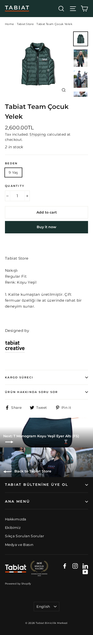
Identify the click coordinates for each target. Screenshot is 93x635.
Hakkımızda (15, 519)
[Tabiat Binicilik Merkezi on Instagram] (75, 566)
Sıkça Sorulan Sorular (24, 536)
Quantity (14, 186)
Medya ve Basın (19, 544)
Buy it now (46, 227)
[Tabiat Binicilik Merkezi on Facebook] (64, 566)
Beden (11, 163)
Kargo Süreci (19, 377)
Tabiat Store (25, 24)
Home (9, 24)
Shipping (38, 134)
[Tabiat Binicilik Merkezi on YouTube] (85, 572)
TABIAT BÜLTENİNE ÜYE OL (36, 485)
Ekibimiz (13, 527)
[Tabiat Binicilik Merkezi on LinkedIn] (85, 566)
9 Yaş (13, 172)
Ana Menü (17, 501)
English (43, 606)
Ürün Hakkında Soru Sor (31, 392)
